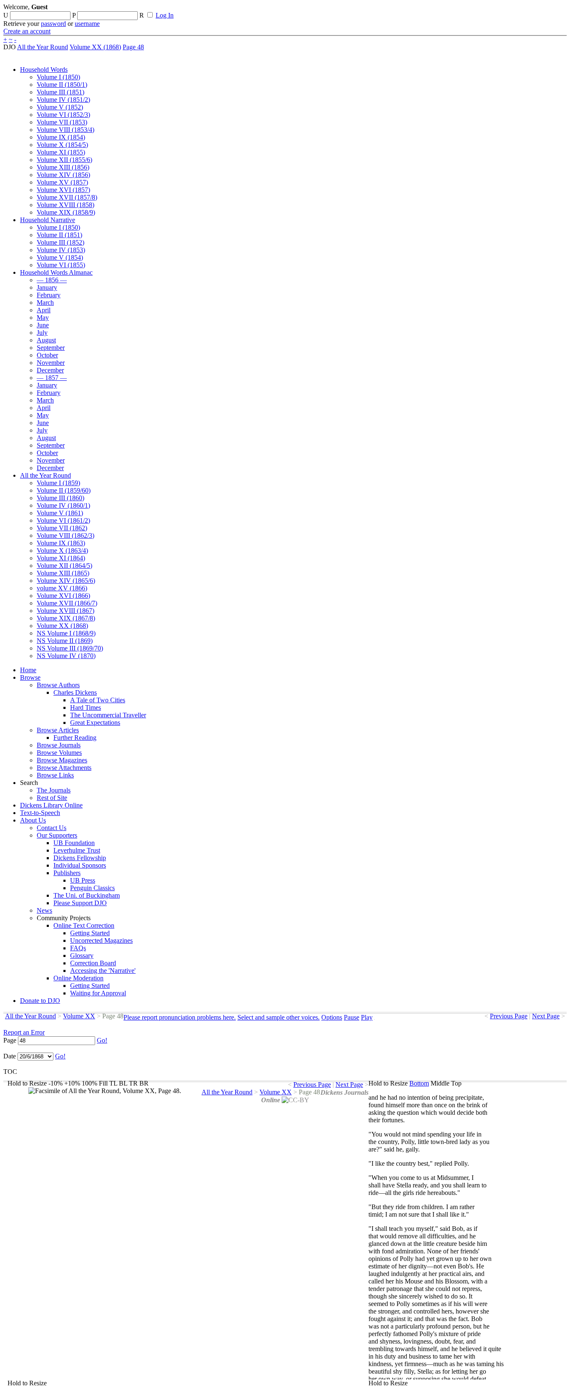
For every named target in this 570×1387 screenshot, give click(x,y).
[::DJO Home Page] (31, 16)
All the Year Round (42, 47)
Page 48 (133, 47)
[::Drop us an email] (289, 10)
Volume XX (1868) (95, 47)
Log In (165, 15)
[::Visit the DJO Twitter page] (274, 10)
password (53, 23)
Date (9, 1056)
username (87, 23)
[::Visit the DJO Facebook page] (260, 10)
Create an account (26, 31)
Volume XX (79, 1016)
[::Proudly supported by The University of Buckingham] (523, 10)
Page (9, 1040)
